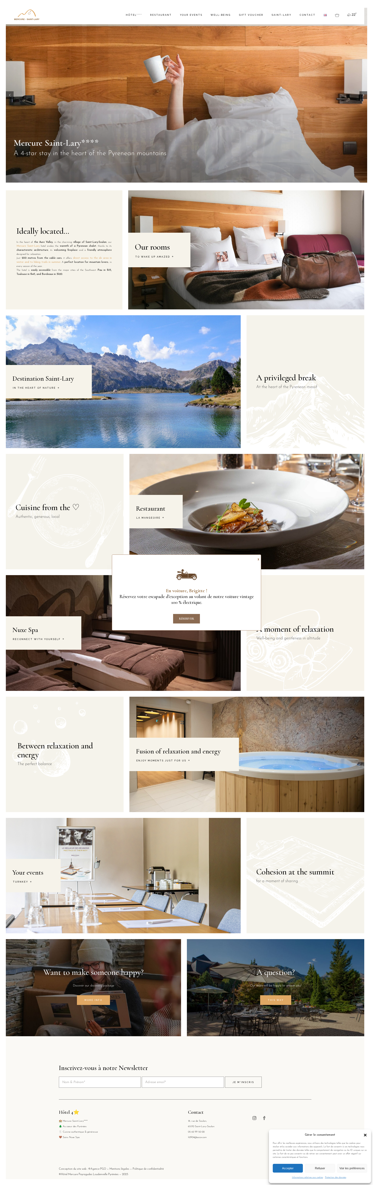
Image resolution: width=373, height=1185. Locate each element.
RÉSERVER (186, 619)
